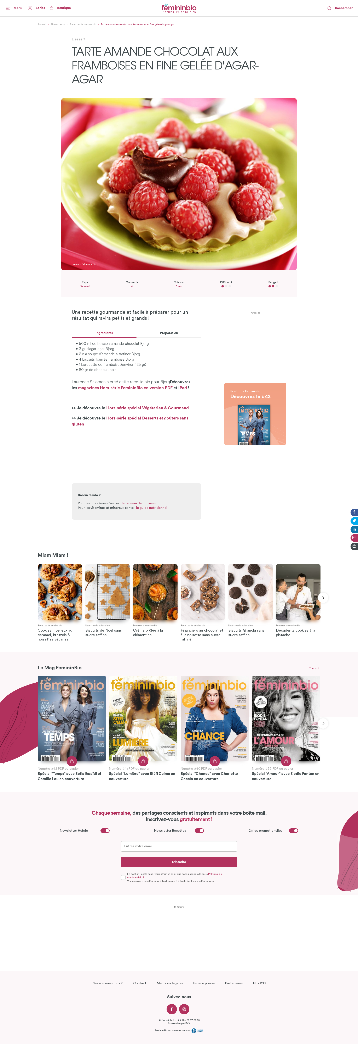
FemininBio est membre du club (173, 1030)
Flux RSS (259, 983)
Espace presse (204, 983)
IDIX (187, 1023)
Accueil (42, 24)
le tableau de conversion (140, 503)
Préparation (169, 333)
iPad (182, 388)
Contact (139, 983)
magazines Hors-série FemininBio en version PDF (126, 388)
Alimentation (58, 24)
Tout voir (314, 668)
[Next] (323, 598)
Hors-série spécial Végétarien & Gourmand (147, 408)
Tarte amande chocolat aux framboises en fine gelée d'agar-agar (137, 24)
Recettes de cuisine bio (83, 24)
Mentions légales (170, 983)
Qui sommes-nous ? (108, 983)
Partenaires (234, 983)
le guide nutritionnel (151, 507)
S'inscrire (179, 862)
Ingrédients (104, 333)
